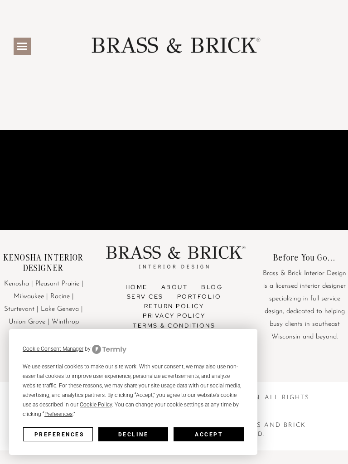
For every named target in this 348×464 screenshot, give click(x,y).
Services (145, 296)
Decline (133, 434)
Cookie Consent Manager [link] (53, 349)
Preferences (59, 434)
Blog (211, 287)
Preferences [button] (58, 414)
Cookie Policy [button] (96, 404)
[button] (22, 46)
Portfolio (199, 296)
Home (137, 287)
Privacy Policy (174, 315)
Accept (208, 434)
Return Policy (174, 306)
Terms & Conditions (174, 325)
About (174, 287)
